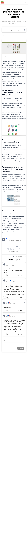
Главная (5, 34)
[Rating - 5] (19, 249)
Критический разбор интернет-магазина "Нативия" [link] (12, 36)
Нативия (19, 57)
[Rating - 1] (8, 249)
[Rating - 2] (11, 249)
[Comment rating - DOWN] (7, 275)
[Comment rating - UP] (4, 275)
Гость (7, 302)
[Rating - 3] (14, 249)
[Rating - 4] (17, 249)
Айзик (7, 264)
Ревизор (8, 239)
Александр (8, 280)
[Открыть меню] (26, 2)
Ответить (22, 275)
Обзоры (10, 34)
